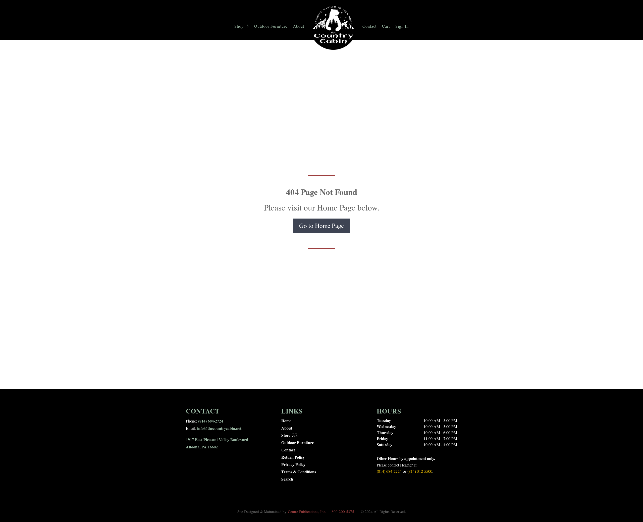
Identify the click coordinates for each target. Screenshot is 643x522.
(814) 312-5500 (419, 471)
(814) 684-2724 (210, 421)
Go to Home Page (321, 225)
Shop (239, 26)
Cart (386, 26)
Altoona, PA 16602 (202, 447)
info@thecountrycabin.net (219, 428)
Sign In (402, 26)
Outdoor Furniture (270, 26)
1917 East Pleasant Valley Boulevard (217, 439)
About (298, 26)
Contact (369, 26)
